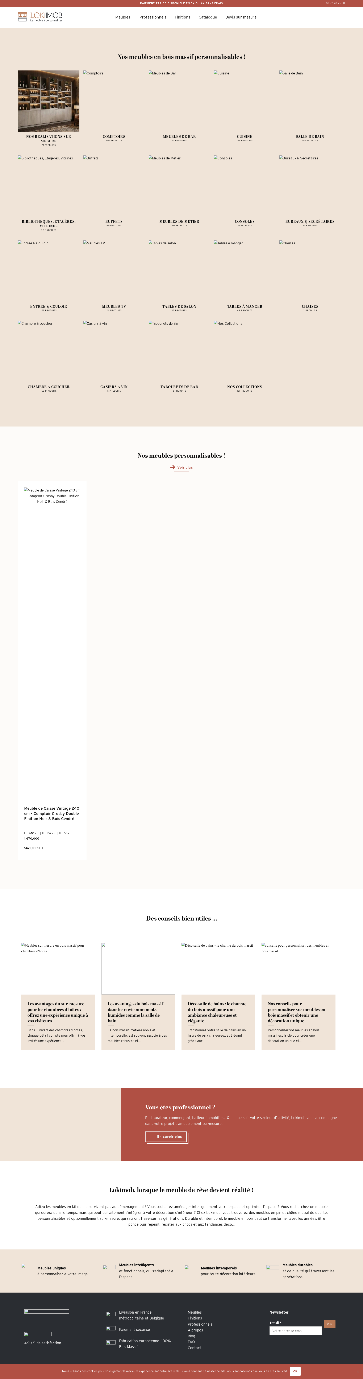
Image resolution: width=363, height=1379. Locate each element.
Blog (191, 1336)
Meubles (122, 17)
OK (329, 1324)
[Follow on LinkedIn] (292, 1347)
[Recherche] (306, 17)
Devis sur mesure (240, 17)
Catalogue (208, 17)
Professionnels (152, 17)
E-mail (275, 1323)
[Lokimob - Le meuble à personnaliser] (40, 17)
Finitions (182, 17)
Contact (194, 1348)
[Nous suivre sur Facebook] (274, 1347)
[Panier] (318, 17)
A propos (195, 1330)
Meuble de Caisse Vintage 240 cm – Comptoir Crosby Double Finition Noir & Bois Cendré (51, 813)
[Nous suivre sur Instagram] (283, 1347)
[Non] (358, 1372)
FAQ (191, 1342)
